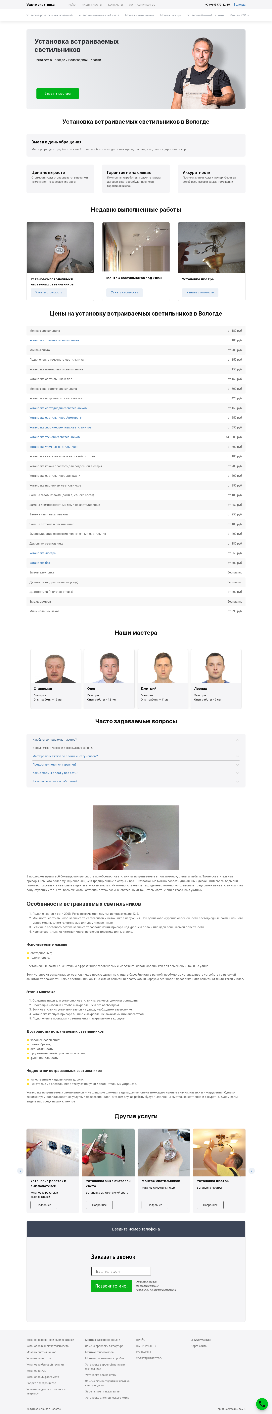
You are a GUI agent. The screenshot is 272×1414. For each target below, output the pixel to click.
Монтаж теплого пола (99, 1352)
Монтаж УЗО (238, 15)
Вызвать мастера (58, 93)
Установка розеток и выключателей (49, 15)
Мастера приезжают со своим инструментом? (65, 756)
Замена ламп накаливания (102, 1391)
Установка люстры (42, 553)
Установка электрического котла (107, 1397)
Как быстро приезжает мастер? (54, 739)
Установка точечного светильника (54, 340)
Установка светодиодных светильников (58, 408)
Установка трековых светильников (54, 437)
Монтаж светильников (139, 15)
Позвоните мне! (111, 1286)
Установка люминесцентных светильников (60, 427)
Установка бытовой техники (206, 15)
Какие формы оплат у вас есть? (54, 773)
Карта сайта (199, 1346)
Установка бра (39, 563)
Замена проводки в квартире (104, 1346)
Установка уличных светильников (53, 447)
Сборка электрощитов (41, 1383)
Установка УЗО (36, 1370)
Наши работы (92, 4)
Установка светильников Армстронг (55, 417)
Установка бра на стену (100, 1375)
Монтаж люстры (171, 15)
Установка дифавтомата (42, 1376)
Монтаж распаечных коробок (104, 1358)
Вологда (240, 4)
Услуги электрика (40, 5)
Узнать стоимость (49, 292)
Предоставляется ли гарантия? (54, 764)
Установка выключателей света (99, 15)
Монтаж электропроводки (102, 1339)
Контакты (115, 4)
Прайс (71, 4)
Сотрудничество (142, 4)
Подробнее (44, 1205)
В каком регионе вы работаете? (54, 781)
